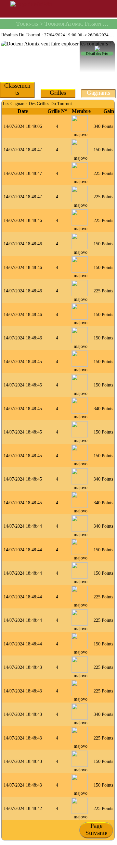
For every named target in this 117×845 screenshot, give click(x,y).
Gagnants (98, 92)
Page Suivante (96, 829)
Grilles (58, 92)
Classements (17, 89)
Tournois (27, 23)
